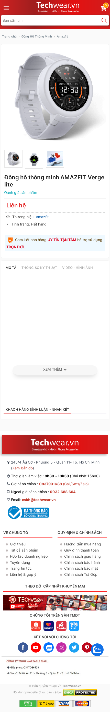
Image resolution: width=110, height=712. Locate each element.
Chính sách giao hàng (82, 556)
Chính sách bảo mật (81, 568)
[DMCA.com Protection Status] (79, 692)
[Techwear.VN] (58, 6)
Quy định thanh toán (81, 550)
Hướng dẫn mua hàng (82, 544)
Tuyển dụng (20, 562)
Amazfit (62, 36)
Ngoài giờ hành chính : (43, 492)
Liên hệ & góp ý (23, 574)
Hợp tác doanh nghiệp (29, 556)
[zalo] (97, 657)
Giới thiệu (18, 544)
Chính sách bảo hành (82, 562)
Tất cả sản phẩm (24, 550)
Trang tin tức (21, 568)
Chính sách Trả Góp (80, 574)
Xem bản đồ (22, 468)
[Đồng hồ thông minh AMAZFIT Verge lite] (55, 96)
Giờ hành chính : (50, 484)
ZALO (48, 647)
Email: (33, 499)
